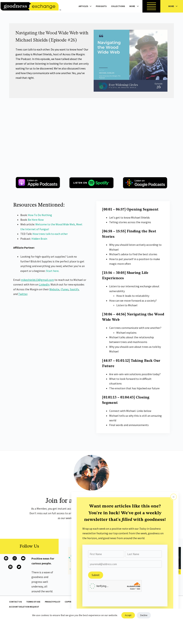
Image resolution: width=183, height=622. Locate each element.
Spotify (74, 289)
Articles (83, 6)
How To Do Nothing (40, 215)
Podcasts (101, 6)
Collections (118, 6)
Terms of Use (33, 601)
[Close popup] (173, 496)
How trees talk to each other (50, 234)
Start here (52, 271)
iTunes (65, 289)
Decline (143, 615)
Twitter (22, 294)
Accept (128, 615)
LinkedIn (44, 284)
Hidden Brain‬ (39, 238)
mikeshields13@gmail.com (37, 280)
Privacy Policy (52, 601)
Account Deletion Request (24, 606)
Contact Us (15, 601)
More (132, 6)
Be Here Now (36, 219)
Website (54, 289)
